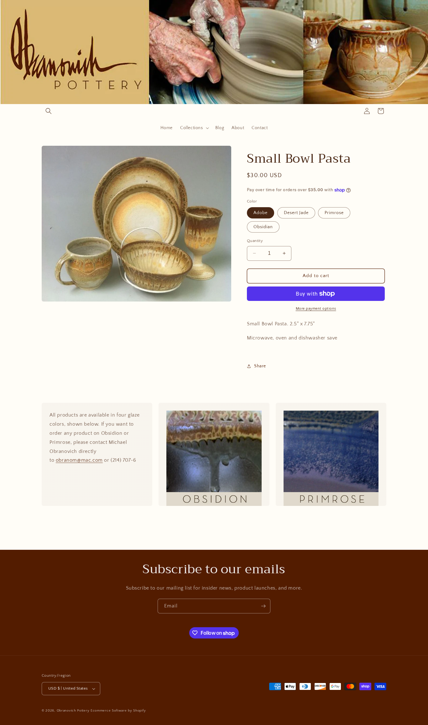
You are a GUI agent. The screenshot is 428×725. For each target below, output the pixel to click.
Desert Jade (296, 212)
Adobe (260, 212)
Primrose (334, 212)
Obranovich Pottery (73, 710)
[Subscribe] (263, 606)
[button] (48, 111)
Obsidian (263, 226)
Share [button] (260, 366)
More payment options (316, 309)
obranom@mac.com (79, 460)
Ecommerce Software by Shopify (118, 710)
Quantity (255, 241)
